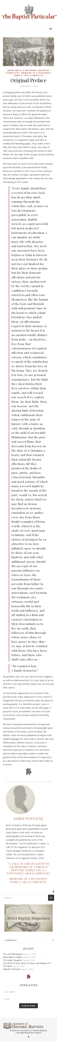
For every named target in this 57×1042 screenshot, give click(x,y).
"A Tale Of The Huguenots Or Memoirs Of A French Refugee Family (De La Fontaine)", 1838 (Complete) (28, 868)
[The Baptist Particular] (28, 12)
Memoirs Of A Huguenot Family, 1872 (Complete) (32, 74)
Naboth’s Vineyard (11, 969)
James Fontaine (29, 818)
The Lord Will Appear (13, 954)
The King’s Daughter (12, 960)
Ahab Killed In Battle (12, 957)
